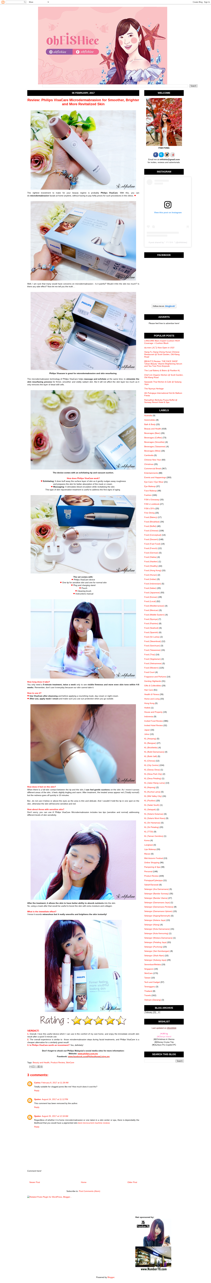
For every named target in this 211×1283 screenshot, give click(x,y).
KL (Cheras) (149, 761)
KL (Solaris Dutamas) (153, 814)
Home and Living (152, 699)
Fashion (148, 495)
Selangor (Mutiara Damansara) (158, 938)
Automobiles (149, 420)
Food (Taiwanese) (152, 650)
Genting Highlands (152, 681)
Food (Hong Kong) (152, 570)
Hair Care (148, 690)
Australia (148, 415)
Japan (147, 730)
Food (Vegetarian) (152, 659)
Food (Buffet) (150, 526)
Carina (37, 1082)
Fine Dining (149, 513)
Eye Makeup (150, 486)
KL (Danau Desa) (152, 770)
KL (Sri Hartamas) (152, 823)
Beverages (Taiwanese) (155, 446)
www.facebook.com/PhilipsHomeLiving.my (89, 1056)
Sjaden (37, 1099)
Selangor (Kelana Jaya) (155, 920)
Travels (147, 995)
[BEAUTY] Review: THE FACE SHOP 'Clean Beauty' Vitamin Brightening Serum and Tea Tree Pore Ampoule (163, 363)
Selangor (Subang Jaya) (155, 960)
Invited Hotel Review (153, 725)
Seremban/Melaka (152, 964)
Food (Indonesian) (152, 583)
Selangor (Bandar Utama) (156, 898)
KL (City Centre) (151, 765)
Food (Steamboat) (152, 641)
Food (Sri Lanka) (152, 637)
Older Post (132, 1182)
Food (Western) (151, 668)
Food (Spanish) (151, 632)
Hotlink (147, 708)
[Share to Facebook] (38, 1066)
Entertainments (151, 473)
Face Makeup (150, 490)
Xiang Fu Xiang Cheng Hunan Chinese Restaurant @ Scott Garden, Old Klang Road (162, 354)
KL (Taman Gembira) (153, 836)
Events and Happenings (155, 477)
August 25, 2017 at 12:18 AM (55, 1116)
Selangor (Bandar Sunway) (156, 893)
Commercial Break (152, 468)
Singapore (149, 969)
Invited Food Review (153, 721)
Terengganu (149, 986)
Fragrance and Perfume (155, 676)
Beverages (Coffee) (153, 437)
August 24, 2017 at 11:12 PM (55, 1099)
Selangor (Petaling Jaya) (155, 942)
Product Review (58, 1062)
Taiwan (147, 978)
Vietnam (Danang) (152, 1000)
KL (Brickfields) (151, 747)
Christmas (148, 464)
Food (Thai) (149, 654)
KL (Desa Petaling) (152, 778)
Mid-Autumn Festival (153, 858)
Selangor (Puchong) (153, 947)
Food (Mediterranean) (154, 606)
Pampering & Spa (152, 867)
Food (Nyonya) (151, 619)
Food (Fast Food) (152, 544)
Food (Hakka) (150, 557)
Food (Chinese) (151, 530)
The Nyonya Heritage (154, 388)
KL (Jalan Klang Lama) (154, 783)
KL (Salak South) (151, 805)
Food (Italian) (150, 588)
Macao (147, 854)
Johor (146, 734)
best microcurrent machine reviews (94, 1123)
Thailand (148, 991)
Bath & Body (149, 424)
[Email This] (30, 1066)
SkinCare (70, 1062)
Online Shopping (151, 862)
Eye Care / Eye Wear (153, 482)
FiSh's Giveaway (151, 499)
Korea (147, 840)
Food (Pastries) (151, 623)
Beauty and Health (41, 1062)
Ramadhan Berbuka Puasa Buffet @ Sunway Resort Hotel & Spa (160, 401)
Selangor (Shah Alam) (154, 955)
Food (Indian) (150, 579)
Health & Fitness (151, 694)
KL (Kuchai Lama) (152, 792)
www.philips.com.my (88, 1053)
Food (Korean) (151, 597)
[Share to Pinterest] (41, 1066)
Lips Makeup (150, 849)
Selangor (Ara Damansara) (156, 889)
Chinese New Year (152, 460)
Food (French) (150, 548)
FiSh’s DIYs (149, 508)
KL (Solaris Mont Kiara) (154, 818)
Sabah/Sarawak (151, 885)
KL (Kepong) (150, 787)
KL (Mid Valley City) (153, 796)
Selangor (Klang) (152, 924)
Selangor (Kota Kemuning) (156, 933)
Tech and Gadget (152, 982)
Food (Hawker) (151, 561)
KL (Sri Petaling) (151, 827)
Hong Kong (149, 703)
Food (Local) (150, 601)
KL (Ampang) (150, 738)
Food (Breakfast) (152, 522)
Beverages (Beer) (152, 433)
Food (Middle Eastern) (154, 615)
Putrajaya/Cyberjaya (153, 880)
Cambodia (149, 455)
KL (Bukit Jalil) (150, 756)
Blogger (111, 1277)
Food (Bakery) (150, 517)
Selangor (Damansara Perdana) (158, 907)
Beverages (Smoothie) (154, 442)
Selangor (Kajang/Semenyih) (157, 916)
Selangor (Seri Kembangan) (157, 951)
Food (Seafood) (151, 628)
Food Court (149, 672)
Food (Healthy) (151, 566)
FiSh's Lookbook (151, 504)
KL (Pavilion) (150, 800)
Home (83, 1182)
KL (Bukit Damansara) (154, 752)
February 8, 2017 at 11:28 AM (54, 1082)
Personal (148, 871)
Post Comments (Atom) (89, 1191)
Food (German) (151, 553)
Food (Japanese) (152, 592)
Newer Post (34, 1182)
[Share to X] (36, 1066)
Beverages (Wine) (152, 451)
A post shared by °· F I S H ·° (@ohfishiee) (168, 242)
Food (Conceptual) (152, 535)
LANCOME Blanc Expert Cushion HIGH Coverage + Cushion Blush (162, 342)
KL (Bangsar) (150, 743)
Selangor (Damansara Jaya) (157, 902)
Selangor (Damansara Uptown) (158, 911)
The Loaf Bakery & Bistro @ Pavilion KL (162, 370)
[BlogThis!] (33, 1066)
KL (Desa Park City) (153, 774)
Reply (36, 1090)
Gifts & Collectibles (152, 685)
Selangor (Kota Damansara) (157, 929)
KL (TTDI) (148, 831)
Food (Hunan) (150, 575)
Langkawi (148, 845)
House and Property (153, 712)
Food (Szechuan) (152, 645)
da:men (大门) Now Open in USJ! (159, 347)
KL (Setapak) (150, 809)
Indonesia (148, 716)
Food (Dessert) (151, 539)
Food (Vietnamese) (153, 663)
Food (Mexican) (151, 610)
